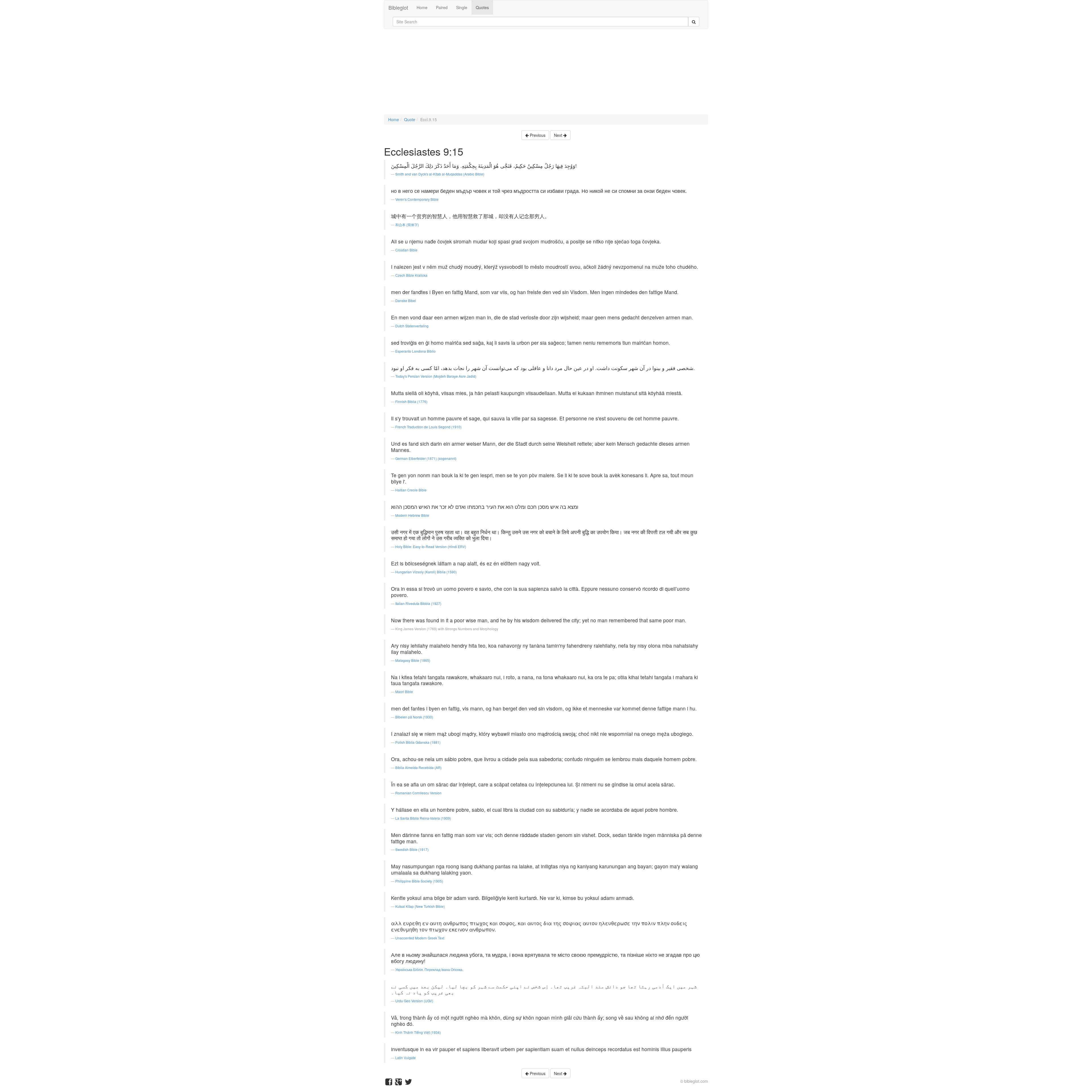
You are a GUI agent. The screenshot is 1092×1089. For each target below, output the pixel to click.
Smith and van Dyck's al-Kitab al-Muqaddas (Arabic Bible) (439, 173)
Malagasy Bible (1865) (412, 660)
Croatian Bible (406, 249)
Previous (537, 135)
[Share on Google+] (398, 1083)
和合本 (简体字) (407, 224)
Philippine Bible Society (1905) (419, 881)
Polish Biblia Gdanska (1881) (417, 742)
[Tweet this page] (408, 1083)
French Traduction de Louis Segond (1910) (428, 426)
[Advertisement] (546, 74)
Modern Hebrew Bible (412, 515)
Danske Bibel (405, 300)
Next (558, 135)
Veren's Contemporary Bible (417, 199)
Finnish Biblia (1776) (411, 401)
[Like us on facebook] (388, 1083)
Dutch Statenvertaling (412, 325)
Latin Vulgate (405, 1057)
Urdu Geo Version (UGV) (414, 1000)
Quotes (482, 7)
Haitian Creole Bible (411, 489)
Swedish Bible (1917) (412, 849)
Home (422, 7)
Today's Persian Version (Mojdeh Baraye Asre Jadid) (435, 376)
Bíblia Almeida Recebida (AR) (418, 767)
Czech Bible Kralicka (411, 275)
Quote (409, 119)
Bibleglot (398, 7)
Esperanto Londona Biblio (415, 351)
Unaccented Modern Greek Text (419, 937)
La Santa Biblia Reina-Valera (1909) (423, 818)
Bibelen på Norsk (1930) (414, 716)
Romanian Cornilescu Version (418, 792)
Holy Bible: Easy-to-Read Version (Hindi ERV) (430, 546)
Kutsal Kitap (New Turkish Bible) (420, 906)
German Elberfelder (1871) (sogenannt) (425, 458)
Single (461, 7)
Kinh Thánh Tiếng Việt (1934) (418, 1032)
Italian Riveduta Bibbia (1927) (418, 603)
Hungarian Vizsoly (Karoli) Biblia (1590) (426, 571)
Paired (442, 7)
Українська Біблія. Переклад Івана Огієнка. (429, 969)
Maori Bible (404, 691)
